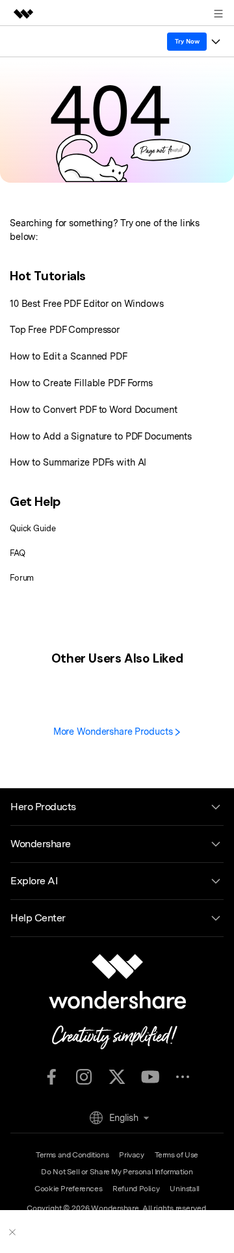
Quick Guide (33, 528)
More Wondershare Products (114, 731)
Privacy (131, 1154)
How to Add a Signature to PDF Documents (101, 436)
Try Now (187, 41)
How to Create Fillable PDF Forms (81, 382)
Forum (22, 578)
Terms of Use (176, 1154)
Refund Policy (135, 1188)
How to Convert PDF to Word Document (93, 409)
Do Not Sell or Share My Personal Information (116, 1171)
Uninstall (185, 1188)
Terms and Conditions (72, 1154)
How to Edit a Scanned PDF (68, 356)
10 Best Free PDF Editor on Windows (87, 303)
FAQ (17, 553)
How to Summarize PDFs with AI (78, 462)
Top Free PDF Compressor (65, 329)
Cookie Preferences (68, 1188)
